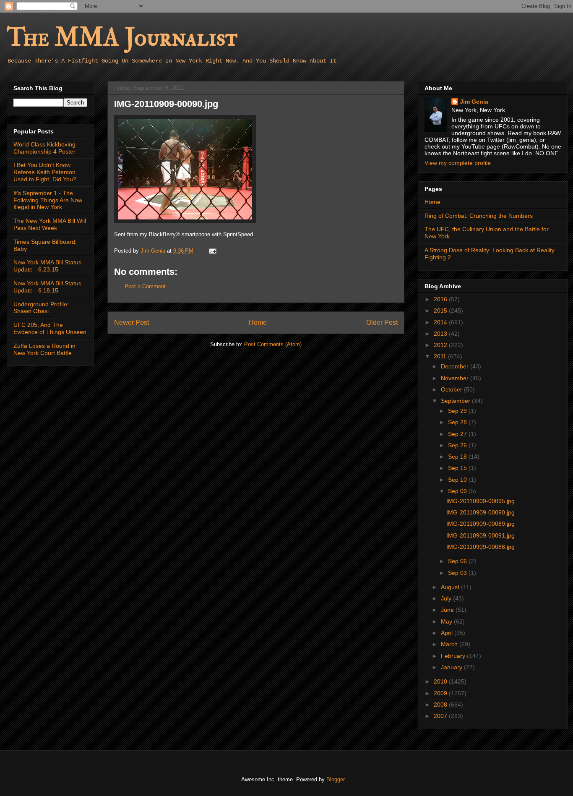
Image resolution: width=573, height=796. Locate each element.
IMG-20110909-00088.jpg (480, 546)
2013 (441, 333)
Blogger (335, 779)
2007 (441, 715)
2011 (441, 356)
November (455, 378)
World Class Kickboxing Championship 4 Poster (44, 148)
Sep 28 (458, 422)
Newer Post (131, 322)
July (447, 598)
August (451, 587)
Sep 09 (458, 491)
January (452, 667)
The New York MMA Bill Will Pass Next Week (49, 224)
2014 (441, 322)
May (447, 621)
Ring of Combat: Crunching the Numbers (479, 215)
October (452, 389)
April (447, 632)
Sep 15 (458, 468)
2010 (441, 681)
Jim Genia (474, 101)
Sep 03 (458, 572)
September (456, 400)
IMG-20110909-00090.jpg (480, 512)
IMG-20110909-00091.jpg (480, 535)
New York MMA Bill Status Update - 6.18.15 (47, 287)
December (455, 366)
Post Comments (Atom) (273, 344)
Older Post (382, 322)
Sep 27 (458, 434)
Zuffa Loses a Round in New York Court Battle (44, 349)
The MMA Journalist (122, 37)
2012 (441, 345)
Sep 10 (458, 479)
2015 (441, 310)
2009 (441, 693)
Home (258, 322)
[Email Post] (212, 251)
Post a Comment (145, 286)
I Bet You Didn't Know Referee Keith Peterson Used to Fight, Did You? (44, 172)
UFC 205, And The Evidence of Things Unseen (49, 328)
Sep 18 (458, 456)
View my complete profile (458, 162)
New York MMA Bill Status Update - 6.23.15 (47, 266)
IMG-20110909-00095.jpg (480, 501)
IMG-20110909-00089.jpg (480, 523)
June (448, 609)
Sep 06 (458, 561)
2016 (441, 299)
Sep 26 (458, 445)
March (450, 644)
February (454, 655)
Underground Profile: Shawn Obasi (41, 308)
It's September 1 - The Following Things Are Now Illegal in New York (47, 200)
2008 (441, 704)
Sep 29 (458, 410)
